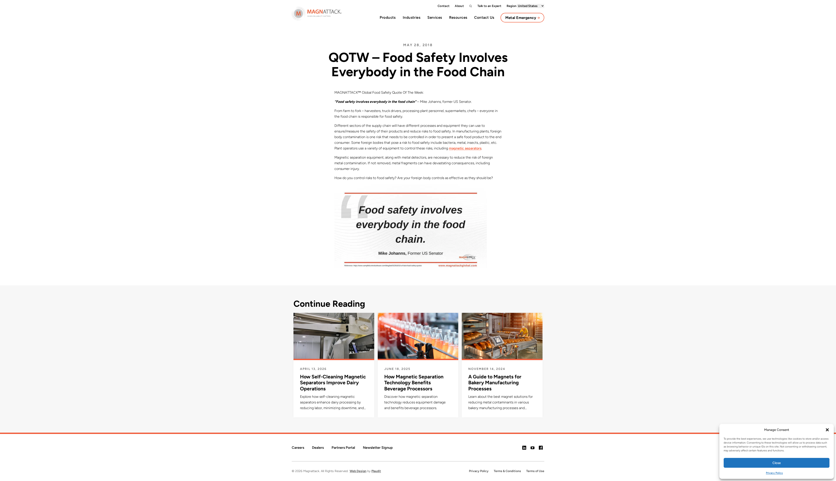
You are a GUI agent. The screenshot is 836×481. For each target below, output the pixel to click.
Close (776, 463)
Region (512, 6)
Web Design (358, 471)
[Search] (470, 6)
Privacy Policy (774, 472)
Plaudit (376, 471)
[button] (827, 430)
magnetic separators (465, 148)
